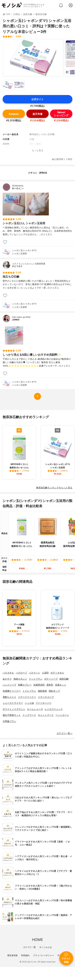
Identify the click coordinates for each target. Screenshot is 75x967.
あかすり (7, 679)
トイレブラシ (29, 691)
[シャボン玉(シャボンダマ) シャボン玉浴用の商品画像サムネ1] (8, 85)
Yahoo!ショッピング (61, 114)
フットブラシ (35, 679)
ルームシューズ (35, 709)
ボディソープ (51, 679)
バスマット (34, 672)
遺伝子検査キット (12, 715)
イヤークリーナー (27, 697)
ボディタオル (57, 672)
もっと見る (37, 150)
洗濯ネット (60, 685)
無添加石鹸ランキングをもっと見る (54, 487)
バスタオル (8, 672)
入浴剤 (45, 672)
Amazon (14, 113)
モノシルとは (45, 947)
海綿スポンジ (20, 679)
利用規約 (25, 955)
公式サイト (37, 99)
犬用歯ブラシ (9, 721)
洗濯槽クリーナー (12, 691)
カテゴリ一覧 (29, 947)
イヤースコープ (46, 697)
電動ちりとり (9, 697)
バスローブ (21, 672)
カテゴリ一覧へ (64, 733)
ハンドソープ (9, 685)
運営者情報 (12, 955)
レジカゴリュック (54, 709)
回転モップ (54, 691)
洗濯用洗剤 (39, 685)
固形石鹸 (64, 679)
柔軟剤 (49, 685)
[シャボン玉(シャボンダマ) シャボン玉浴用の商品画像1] (33, 57)
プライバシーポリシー (43, 955)
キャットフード (46, 715)
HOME (37, 939)
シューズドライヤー (13, 703)
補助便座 (42, 691)
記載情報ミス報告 (63, 159)
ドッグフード (29, 715)
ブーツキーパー (43, 703)
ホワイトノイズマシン (14, 709)
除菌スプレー (25, 685)
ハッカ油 (29, 703)
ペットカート (62, 715)
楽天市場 (37, 113)
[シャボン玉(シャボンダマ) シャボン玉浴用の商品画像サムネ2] (19, 85)
